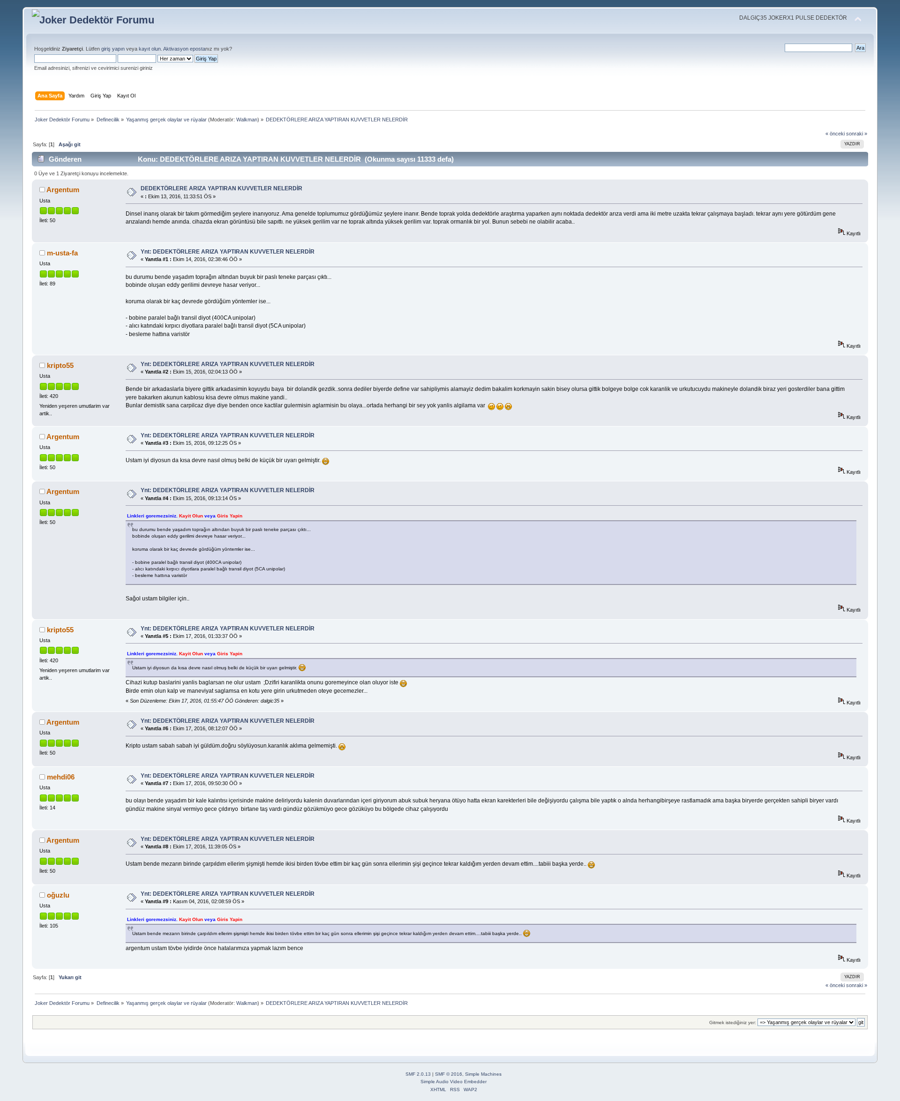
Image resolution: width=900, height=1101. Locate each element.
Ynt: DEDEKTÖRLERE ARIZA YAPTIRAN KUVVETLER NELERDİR (228, 251)
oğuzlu (58, 895)
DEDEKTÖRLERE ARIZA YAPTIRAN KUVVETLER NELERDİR (221, 188)
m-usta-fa (62, 253)
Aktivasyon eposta (184, 49)
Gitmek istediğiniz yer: (732, 1022)
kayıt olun (150, 49)
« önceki (835, 133)
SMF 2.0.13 (418, 1074)
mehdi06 (61, 777)
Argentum (62, 190)
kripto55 (60, 365)
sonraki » (856, 133)
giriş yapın (113, 49)
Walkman (246, 119)
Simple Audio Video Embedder (453, 1081)
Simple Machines (483, 1074)
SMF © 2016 (448, 1074)
